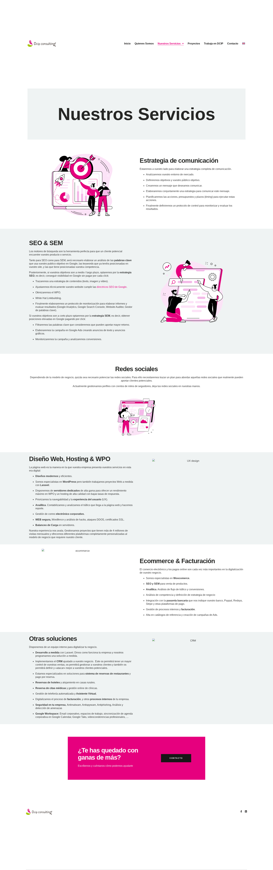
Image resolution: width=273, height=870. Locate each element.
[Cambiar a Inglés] (243, 43)
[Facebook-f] (241, 811)
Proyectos (194, 43)
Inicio (127, 43)
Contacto (232, 43)
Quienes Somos (144, 43)
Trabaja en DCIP (213, 43)
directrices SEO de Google (112, 287)
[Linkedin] (246, 811)
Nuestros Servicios (169, 43)
